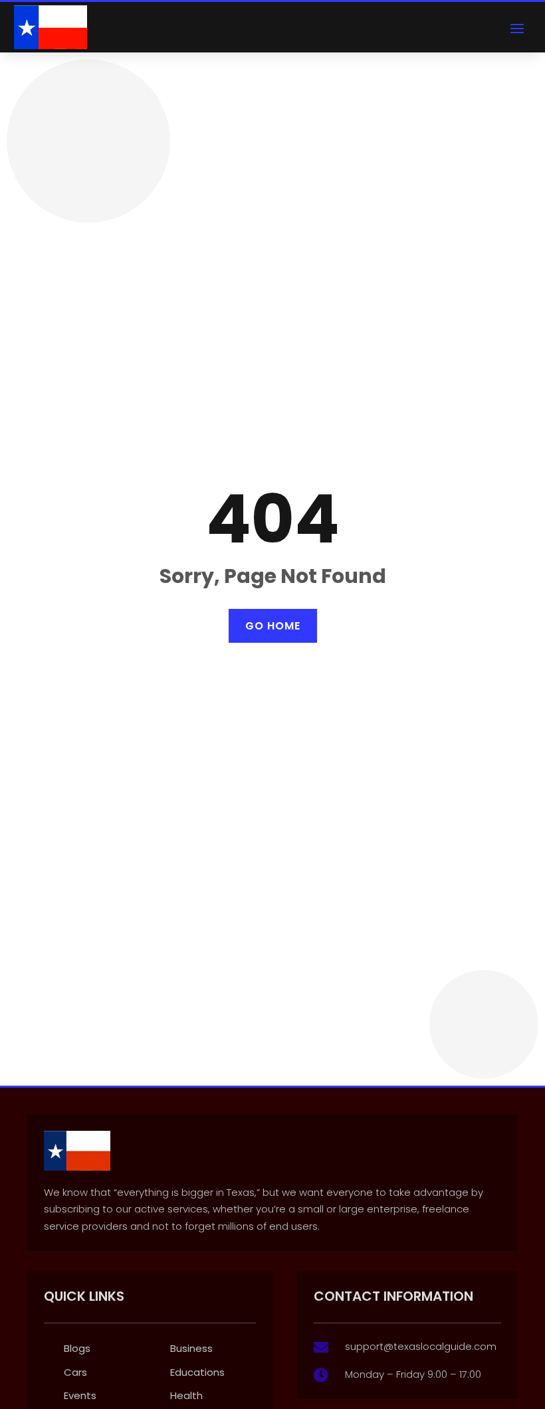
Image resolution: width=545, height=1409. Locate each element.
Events (80, 1395)
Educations (197, 1372)
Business (191, 1348)
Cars (75, 1372)
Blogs (77, 1348)
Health (186, 1395)
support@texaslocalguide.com (420, 1346)
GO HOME (272, 625)
